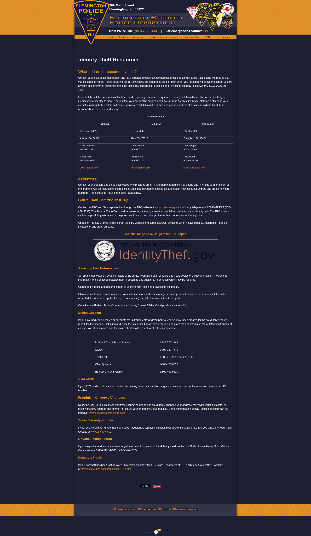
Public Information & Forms (164, 37)
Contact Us (113, 41)
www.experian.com (140, 167)
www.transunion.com (194, 167)
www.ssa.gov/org (100, 431)
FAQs (208, 37)
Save (158, 486)
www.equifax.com (89, 167)
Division (122, 37)
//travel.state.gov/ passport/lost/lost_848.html (106, 469)
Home (110, 37)
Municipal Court (192, 37)
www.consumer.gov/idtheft (170, 207)
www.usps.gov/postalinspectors (107, 413)
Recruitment (222, 37)
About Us (138, 37)
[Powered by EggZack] (155, 534)
